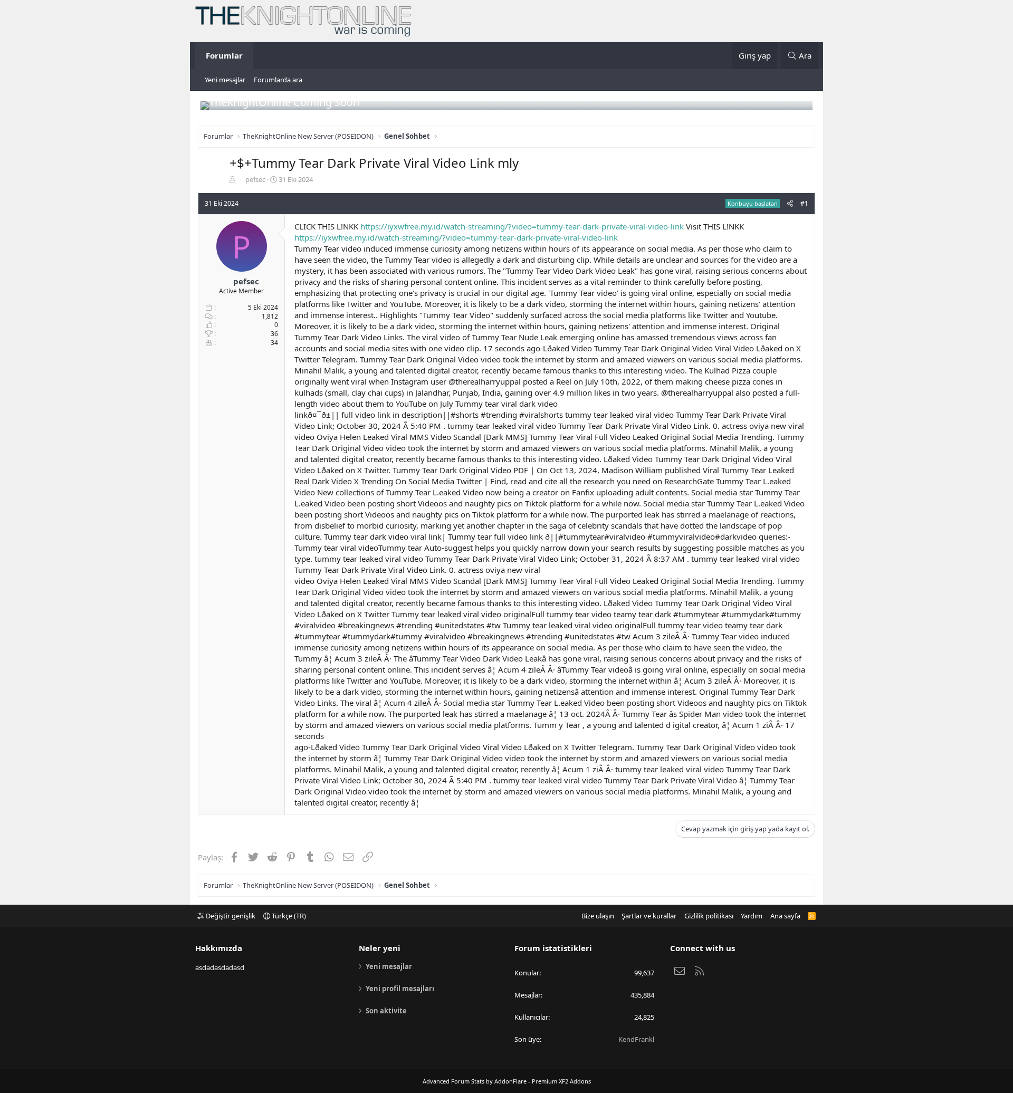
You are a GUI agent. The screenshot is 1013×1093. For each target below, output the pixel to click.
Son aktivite (386, 1010)
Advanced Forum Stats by (507, 1081)
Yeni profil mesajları (400, 988)
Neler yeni (379, 948)
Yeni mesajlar (225, 79)
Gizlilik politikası (708, 916)
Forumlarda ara (278, 79)
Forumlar (224, 55)
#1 (804, 203)
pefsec (255, 179)
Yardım (751, 916)
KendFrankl (636, 1039)
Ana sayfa (785, 916)
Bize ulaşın (597, 916)
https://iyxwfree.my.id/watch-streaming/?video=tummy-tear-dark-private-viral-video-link (522, 226)
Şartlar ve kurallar (649, 916)
